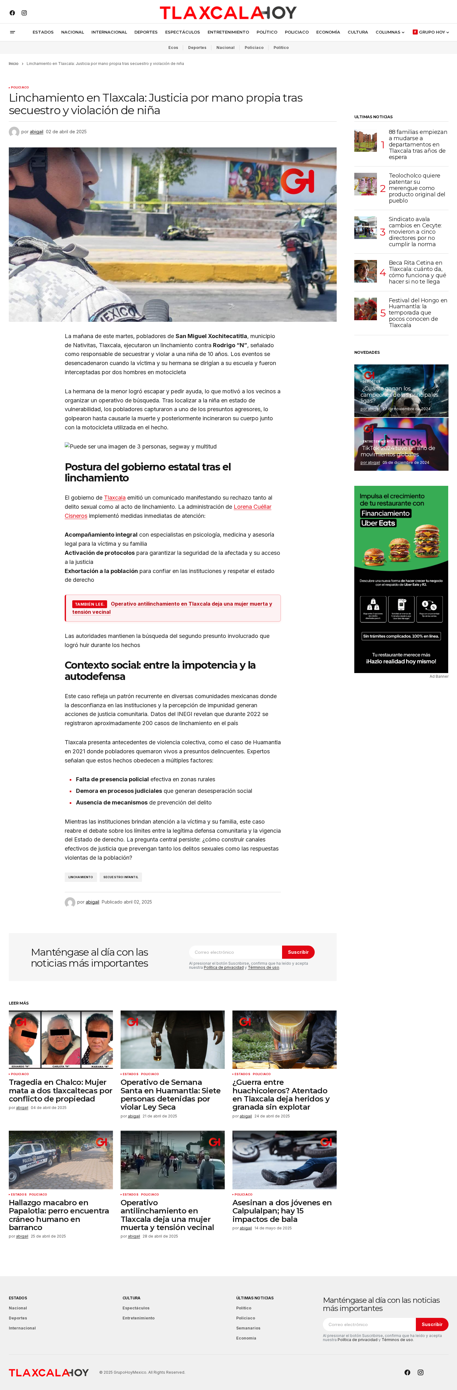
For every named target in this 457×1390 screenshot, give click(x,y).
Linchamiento (80, 877)
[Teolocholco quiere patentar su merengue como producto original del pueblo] (365, 184)
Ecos (173, 47)
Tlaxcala (115, 497)
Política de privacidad (224, 967)
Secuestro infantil (120, 877)
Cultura (131, 1298)
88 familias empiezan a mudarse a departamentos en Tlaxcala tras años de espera (418, 144)
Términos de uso (263, 967)
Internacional (22, 1328)
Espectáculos (136, 1308)
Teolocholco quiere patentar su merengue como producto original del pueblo (417, 188)
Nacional (225, 47)
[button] (12, 32)
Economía (246, 1338)
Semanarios (248, 1328)
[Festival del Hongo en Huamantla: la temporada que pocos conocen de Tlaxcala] (365, 309)
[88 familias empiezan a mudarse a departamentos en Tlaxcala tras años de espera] (365, 140)
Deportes (197, 47)
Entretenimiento (378, 441)
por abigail (370, 408)
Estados (131, 1074)
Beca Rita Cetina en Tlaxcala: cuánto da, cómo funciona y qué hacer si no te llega (417, 272)
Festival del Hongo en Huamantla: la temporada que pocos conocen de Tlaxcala (418, 313)
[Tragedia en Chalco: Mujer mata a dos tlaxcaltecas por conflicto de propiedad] (61, 1040)
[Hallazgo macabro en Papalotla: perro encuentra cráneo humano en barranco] (61, 1160)
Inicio (14, 63)
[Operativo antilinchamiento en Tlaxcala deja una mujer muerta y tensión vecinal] (173, 1160)
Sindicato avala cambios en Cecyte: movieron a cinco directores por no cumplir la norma (415, 231)
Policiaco (254, 47)
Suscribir (298, 952)
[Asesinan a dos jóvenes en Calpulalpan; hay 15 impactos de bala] (284, 1160)
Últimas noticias (255, 1298)
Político (281, 47)
